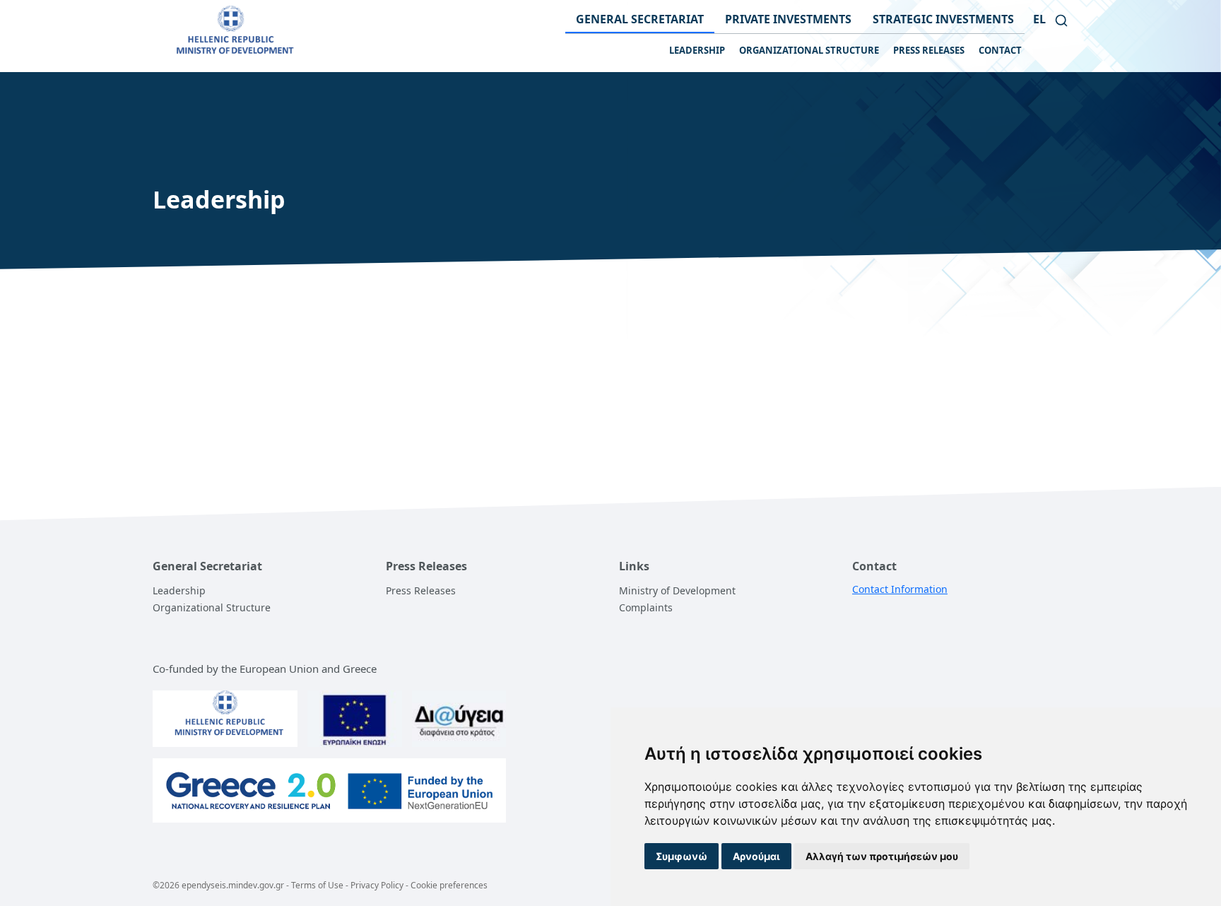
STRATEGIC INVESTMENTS (943, 19)
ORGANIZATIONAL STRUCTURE (809, 50)
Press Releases (421, 590)
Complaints (646, 607)
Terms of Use (317, 885)
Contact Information (900, 589)
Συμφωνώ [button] (681, 856)
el (1039, 19)
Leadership (179, 590)
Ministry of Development (677, 590)
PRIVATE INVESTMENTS (788, 19)
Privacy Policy (376, 885)
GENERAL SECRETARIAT (640, 19)
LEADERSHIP (697, 50)
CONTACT (1000, 50)
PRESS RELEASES (929, 50)
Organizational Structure (212, 607)
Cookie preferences (449, 885)
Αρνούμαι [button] (756, 856)
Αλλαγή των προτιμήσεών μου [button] (882, 856)
